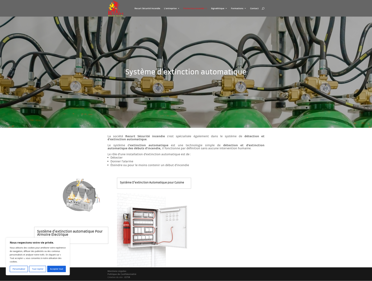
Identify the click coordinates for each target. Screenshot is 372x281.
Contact (254, 8)
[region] (38, 256)
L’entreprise (170, 8)
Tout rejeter (37, 268)
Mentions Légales (117, 271)
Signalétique (217, 8)
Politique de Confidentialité (122, 274)
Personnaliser (18, 268)
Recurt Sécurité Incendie (147, 8)
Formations (237, 8)
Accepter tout (56, 268)
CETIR (127, 277)
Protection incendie (193, 8)
